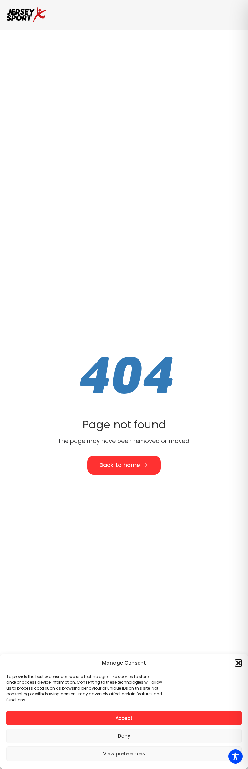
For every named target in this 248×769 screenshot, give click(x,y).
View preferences (124, 753)
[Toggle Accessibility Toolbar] (235, 756)
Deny (124, 735)
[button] (238, 663)
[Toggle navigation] (202, 15)
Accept (124, 718)
